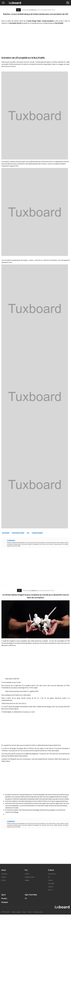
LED (28, 533)
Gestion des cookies (38, 912)
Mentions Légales (16, 912)
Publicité (50, 886)
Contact (24, 912)
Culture (51, 870)
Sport (3, 895)
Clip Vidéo (4, 874)
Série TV (50, 890)
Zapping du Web (29, 877)
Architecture (52, 874)
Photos (3, 880)
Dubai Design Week (18, 533)
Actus (3, 870)
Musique (4, 902)
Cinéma (3, 877)
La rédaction (34, 590)
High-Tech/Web (31, 895)
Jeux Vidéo (51, 883)
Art (18, 10)
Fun (26, 870)
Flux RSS (29, 912)
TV (26, 898)
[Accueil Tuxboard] (12, 3)
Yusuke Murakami (37, 533)
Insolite (27, 874)
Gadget (27, 880)
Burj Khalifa (5, 533)
